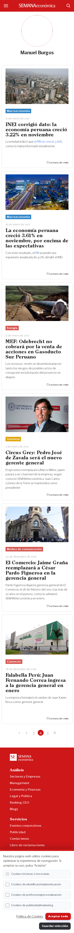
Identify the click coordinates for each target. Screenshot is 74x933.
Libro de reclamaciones (27, 845)
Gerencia (13, 439)
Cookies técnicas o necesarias (30, 874)
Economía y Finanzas (25, 789)
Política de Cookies (29, 916)
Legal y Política (21, 796)
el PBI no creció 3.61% (48, 141)
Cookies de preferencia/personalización (36, 895)
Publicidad (17, 832)
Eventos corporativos (25, 825)
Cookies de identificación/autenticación (36, 884)
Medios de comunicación (24, 549)
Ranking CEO (19, 802)
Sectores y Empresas (25, 776)
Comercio (14, 661)
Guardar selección (55, 926)
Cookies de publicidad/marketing (32, 905)
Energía (12, 328)
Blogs (14, 809)
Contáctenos (19, 838)
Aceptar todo (58, 916)
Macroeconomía (18, 111)
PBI (37, 253)
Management (19, 783)
